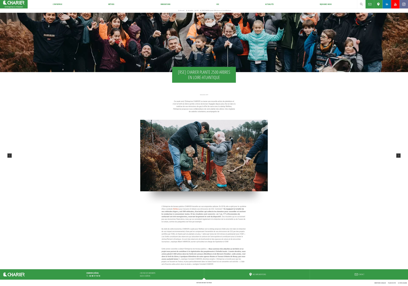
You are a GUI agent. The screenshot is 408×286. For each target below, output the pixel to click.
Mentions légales (380, 283)
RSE (218, 4)
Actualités (269, 4)
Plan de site (392, 283)
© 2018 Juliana (402, 283)
